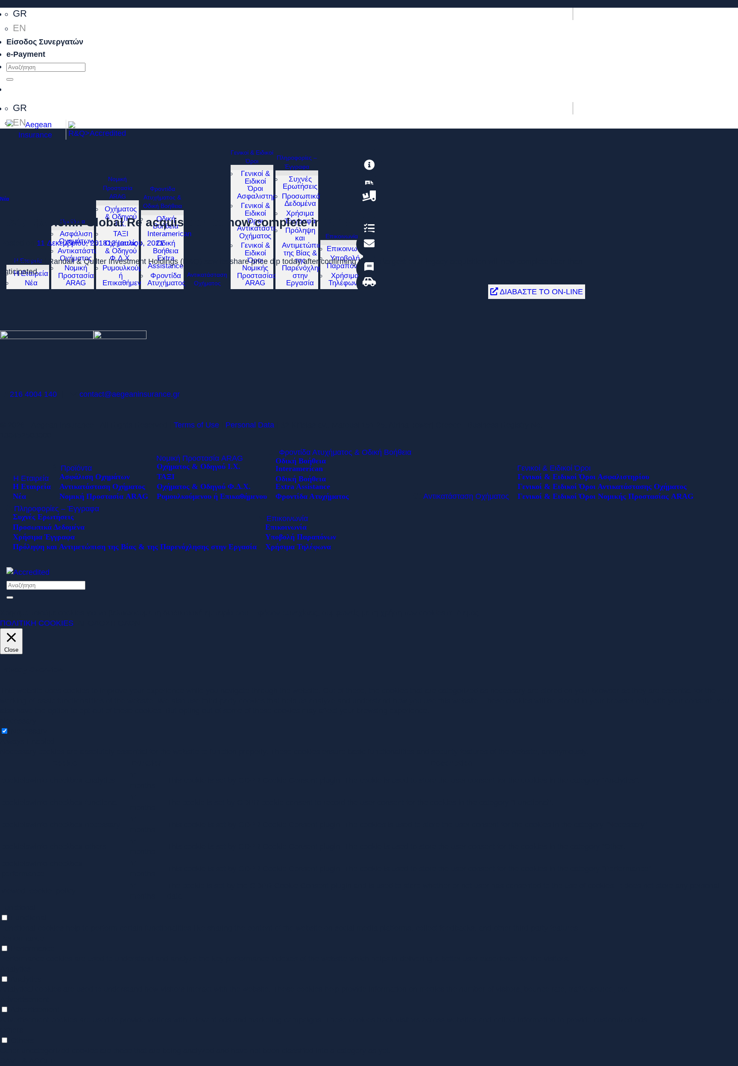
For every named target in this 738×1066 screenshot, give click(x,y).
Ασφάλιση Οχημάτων (76, 238)
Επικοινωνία (347, 249)
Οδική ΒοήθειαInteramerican (300, 464)
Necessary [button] (18, 720)
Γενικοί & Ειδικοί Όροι (252, 156)
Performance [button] (22, 938)
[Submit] (9, 79)
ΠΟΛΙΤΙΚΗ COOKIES (36, 622)
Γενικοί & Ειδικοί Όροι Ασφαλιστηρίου (261, 185)
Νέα (31, 283)
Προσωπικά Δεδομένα (301, 200)
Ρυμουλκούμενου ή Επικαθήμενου (212, 496)
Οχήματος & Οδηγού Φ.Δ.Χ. (121, 250)
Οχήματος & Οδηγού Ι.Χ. (198, 466)
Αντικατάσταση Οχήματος (82, 255)
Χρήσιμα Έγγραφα (44, 536)
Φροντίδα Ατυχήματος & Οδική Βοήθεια (162, 197)
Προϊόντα (72, 221)
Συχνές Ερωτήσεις (300, 183)
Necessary (29, 730)
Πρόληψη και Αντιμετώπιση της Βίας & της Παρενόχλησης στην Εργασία (135, 546)
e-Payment (25, 54)
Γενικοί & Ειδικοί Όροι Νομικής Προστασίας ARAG (606, 496)
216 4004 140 (33, 394)
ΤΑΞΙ (121, 234)
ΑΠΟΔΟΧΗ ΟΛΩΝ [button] (108, 622)
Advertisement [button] (24, 999)
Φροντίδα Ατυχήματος (166, 279)
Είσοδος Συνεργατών (44, 41)
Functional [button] (17, 907)
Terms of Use (197, 424)
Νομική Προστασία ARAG (76, 275)
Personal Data (251, 424)
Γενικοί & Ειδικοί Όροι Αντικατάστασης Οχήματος (602, 486)
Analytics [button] (15, 968)
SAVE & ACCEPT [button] (30, 1060)
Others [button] (11, 1029)
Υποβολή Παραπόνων (300, 536)
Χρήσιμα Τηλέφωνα (345, 279)
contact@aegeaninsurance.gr (129, 394)
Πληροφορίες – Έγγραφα (297, 162)
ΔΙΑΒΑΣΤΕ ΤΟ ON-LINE (540, 291)
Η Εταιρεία (31, 478)
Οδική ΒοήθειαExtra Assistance (165, 254)
